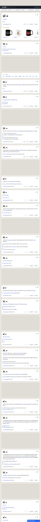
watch (34, 240)
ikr (9, 409)
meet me (6, 339)
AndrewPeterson (7, 480)
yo (4, 339)
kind (22, 404)
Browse (9, 9)
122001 (5, 106)
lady (13, 290)
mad (6, 102)
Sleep (16, 76)
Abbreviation (5, 304)
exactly (5, 99)
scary (24, 244)
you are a (4, 520)
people (13, 249)
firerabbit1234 (6, 411)
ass (23, 456)
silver (4, 475)
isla (9, 84)
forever (34, 290)
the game (20, 353)
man (6, 477)
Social (16, 304)
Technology (17, 9)
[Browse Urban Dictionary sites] (5, 7)
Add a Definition (31, 9)
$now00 (6, 53)
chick (11, 133)
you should (6, 293)
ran (18, 150)
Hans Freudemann (7, 365)
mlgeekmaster (7, 311)
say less (8, 336)
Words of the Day (4, 9)
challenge (19, 84)
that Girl (15, 137)
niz (11, 339)
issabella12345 (6, 200)
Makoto (10, 306)
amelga (6, 215)
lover (11, 260)
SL (3, 53)
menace (14, 246)
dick (22, 457)
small (9, 240)
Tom (4, 507)
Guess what (7, 427)
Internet (23, 9)
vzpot (5, 344)
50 (12, 477)
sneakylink (5, 19)
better (4, 405)
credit (8, 475)
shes (6, 197)
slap (27, 76)
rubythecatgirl (6, 186)
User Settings (37, 9)
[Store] (36, 7)
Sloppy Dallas (8, 76)
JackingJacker (7, 379)
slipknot (20, 76)
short (5, 260)
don (14, 363)
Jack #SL (6, 252)
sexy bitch (7, 195)
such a (9, 212)
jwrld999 (5, 24)
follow (9, 293)
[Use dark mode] (39, 7)
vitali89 (6, 265)
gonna (13, 464)
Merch (37, 24)
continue (15, 184)
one (8, 151)
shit (5, 376)
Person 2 (5, 409)
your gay (7, 425)
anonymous (6, 511)
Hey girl (5, 154)
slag (24, 76)
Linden (22, 150)
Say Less (4, 505)
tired (6, 103)
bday (7, 263)
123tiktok (5, 295)
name (4, 86)
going (11, 154)
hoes (7, 49)
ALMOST (11, 461)
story (9, 181)
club (15, 154)
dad (17, 420)
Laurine (6, 156)
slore (30, 76)
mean (6, 210)
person (5, 184)
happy (5, 263)
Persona (22, 304)
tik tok (25, 290)
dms (21, 184)
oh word (5, 50)
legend (11, 210)
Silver (6, 374)
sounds (11, 99)
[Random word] (33, 7)
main (14, 374)
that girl (14, 408)
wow (5, 197)
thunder (15, 475)
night (13, 507)
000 (17, 376)
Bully (5, 425)
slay (13, 76)
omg (5, 212)
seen (14, 181)
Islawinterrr (6, 91)
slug (33, 76)
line (10, 181)
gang (11, 240)
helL (16, 99)
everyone (12, 49)
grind (7, 359)
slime (36, 76)
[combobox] (22, 7)
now (14, 306)
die (16, 363)
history (8, 423)
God (9, 420)
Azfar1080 (6, 429)
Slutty (31, 131)
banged (7, 507)
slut (3, 76)
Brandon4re (6, 141)
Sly (33, 131)
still (5, 309)
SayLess (4, 46)
